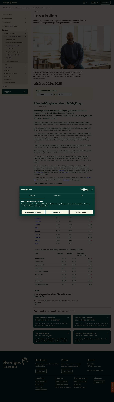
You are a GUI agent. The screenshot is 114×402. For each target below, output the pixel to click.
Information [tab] (57, 195)
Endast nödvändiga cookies (33, 212)
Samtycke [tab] (32, 195)
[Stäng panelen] (92, 189)
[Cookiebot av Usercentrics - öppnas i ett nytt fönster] (81, 189)
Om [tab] (82, 195)
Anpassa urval (56, 212)
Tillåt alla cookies (81, 212)
